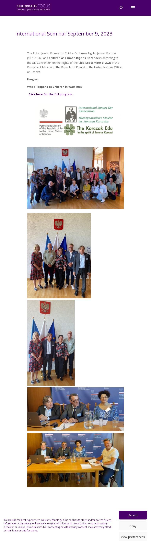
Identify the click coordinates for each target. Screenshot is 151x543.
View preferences (133, 537)
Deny (132, 526)
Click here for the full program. (51, 94)
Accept (133, 515)
